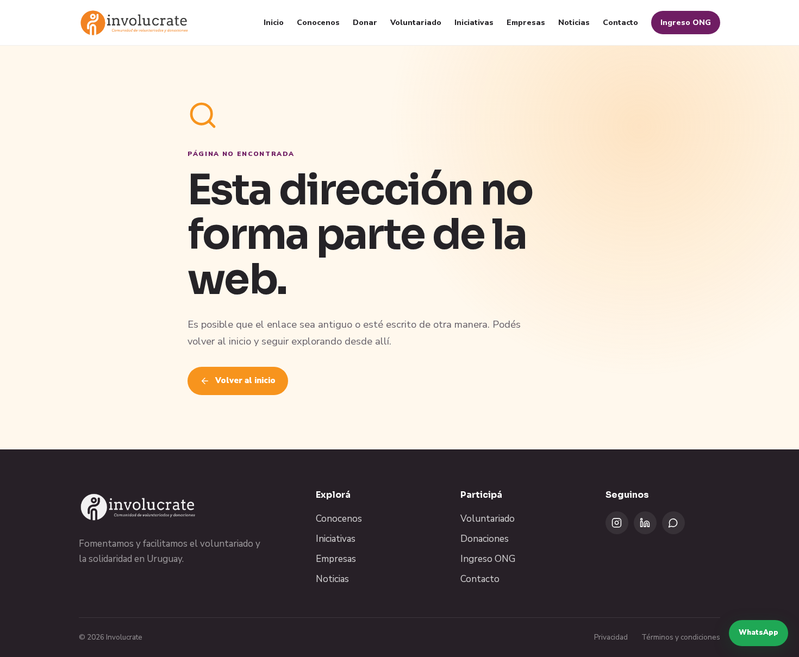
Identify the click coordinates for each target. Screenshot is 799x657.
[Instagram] (617, 522)
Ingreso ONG (685, 22)
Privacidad (611, 637)
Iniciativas (474, 22)
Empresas (526, 22)
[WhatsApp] (673, 522)
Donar (365, 22)
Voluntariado (415, 22)
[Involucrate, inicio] (135, 22)
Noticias (574, 22)
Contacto (620, 22)
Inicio (274, 22)
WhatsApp (758, 632)
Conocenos (318, 22)
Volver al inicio (245, 380)
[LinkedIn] (645, 522)
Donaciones (484, 539)
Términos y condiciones (680, 637)
